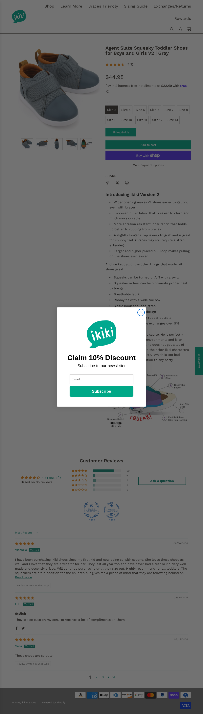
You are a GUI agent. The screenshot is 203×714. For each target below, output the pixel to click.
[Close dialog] (141, 312)
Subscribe (101, 391)
